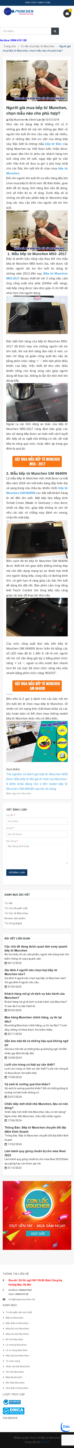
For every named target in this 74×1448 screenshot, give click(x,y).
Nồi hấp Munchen (15, 1382)
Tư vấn (8, 903)
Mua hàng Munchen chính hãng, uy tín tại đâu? (33, 1019)
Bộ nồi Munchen (14, 1339)
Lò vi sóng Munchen (16, 1350)
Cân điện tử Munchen (17, 1388)
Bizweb (45, 1442)
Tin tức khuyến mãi (15, 908)
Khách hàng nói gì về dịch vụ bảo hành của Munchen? (34, 996)
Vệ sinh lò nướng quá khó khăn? (27, 1084)
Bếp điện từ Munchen (17, 1323)
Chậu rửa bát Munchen (18, 1366)
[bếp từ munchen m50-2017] (37, 315)
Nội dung (12, 841)
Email (10, 828)
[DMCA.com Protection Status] (13, 1410)
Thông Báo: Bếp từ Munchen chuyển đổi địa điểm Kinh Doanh (35, 1129)
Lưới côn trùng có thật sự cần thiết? (29, 1064)
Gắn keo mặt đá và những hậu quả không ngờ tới (36, 1043)
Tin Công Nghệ (13, 923)
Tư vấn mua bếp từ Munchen (37, 46)
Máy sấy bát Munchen (17, 1355)
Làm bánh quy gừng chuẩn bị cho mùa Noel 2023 (35, 1153)
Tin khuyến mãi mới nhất (19, 1312)
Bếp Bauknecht (14, 1377)
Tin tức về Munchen (16, 913)
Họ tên (10, 815)
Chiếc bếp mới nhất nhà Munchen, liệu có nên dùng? (36, 1106)
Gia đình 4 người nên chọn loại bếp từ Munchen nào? (30, 972)
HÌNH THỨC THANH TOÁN (37, 2)
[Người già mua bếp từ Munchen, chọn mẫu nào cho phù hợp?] (37, 230)
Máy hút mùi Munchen (17, 1328)
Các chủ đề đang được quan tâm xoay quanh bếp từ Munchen (35, 948)
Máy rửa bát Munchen (17, 1334)
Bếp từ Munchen (14, 1317)
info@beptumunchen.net (21, 1299)
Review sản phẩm (15, 918)
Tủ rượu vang (13, 1361)
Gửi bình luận (17, 872)
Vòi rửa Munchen (15, 1371)
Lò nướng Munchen (16, 1344)
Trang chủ (10, 46)
